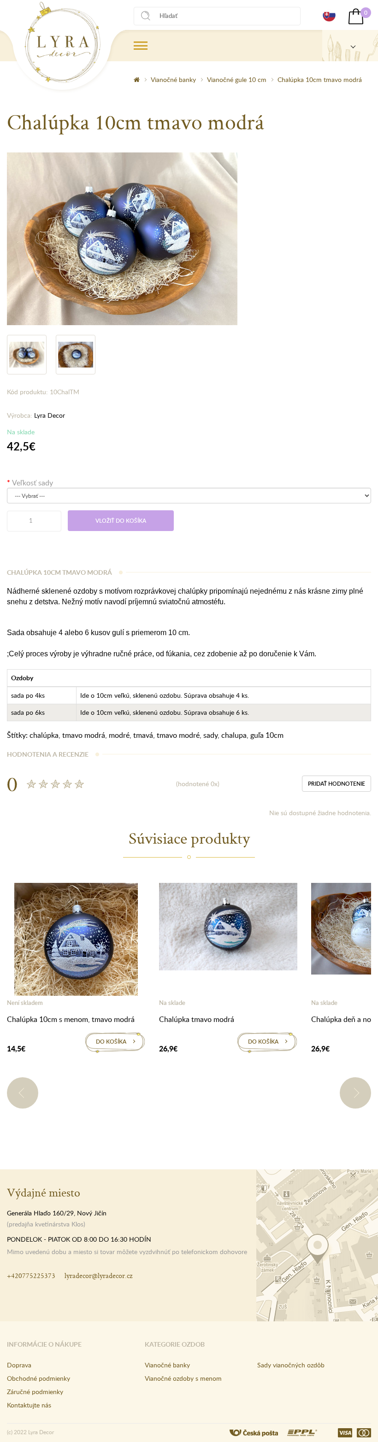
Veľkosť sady (32, 483)
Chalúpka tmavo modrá (196, 1019)
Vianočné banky (173, 79)
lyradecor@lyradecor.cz (98, 1275)
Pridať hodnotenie (336, 784)
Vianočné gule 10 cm (236, 79)
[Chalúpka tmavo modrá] (228, 928)
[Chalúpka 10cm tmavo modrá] (122, 238)
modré (119, 735)
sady (210, 735)
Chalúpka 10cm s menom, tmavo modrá (71, 1019)
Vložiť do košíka (120, 521)
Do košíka (111, 1041)
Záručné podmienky (35, 1391)
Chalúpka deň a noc (343, 1019)
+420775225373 (31, 1275)
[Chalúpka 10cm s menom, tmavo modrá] (76, 941)
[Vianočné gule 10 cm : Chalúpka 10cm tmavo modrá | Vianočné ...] (62, 42)
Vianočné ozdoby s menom (183, 1378)
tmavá (143, 735)
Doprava (19, 1364)
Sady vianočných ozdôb (291, 1364)
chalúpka (44, 735)
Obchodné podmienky (38, 1378)
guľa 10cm (267, 735)
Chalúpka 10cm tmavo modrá (320, 79)
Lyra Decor (49, 415)
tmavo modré (178, 735)
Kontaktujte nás (29, 1405)
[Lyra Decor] (350, 45)
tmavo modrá (83, 735)
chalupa (234, 735)
